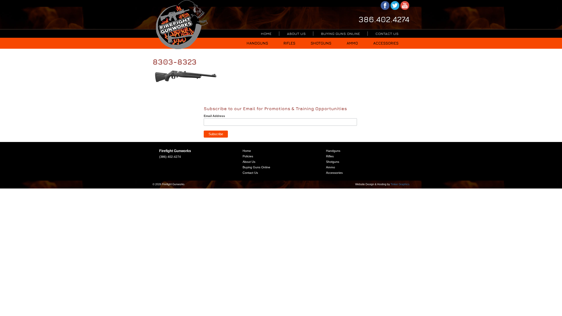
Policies (248, 156)
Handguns (257, 43)
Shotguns (321, 43)
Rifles (289, 43)
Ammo (352, 43)
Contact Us (386, 34)
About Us (296, 34)
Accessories (385, 43)
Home (266, 34)
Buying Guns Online (340, 34)
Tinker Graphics (400, 184)
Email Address (214, 116)
